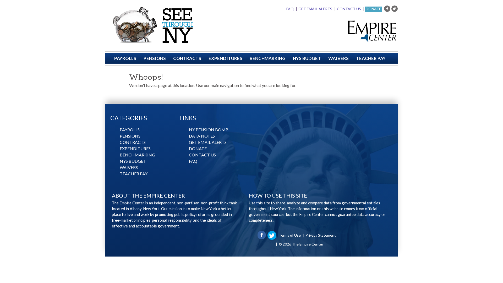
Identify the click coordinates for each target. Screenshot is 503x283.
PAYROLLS (125, 58)
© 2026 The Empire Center (301, 244)
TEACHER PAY (371, 58)
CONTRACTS (187, 58)
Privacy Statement (320, 235)
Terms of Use (290, 235)
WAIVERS (338, 58)
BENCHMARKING (268, 58)
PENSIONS (155, 58)
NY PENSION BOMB (208, 129)
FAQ (290, 9)
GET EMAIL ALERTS (315, 9)
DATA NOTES (202, 135)
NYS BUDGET (307, 58)
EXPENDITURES (225, 58)
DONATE (198, 148)
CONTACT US (349, 9)
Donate (373, 9)
